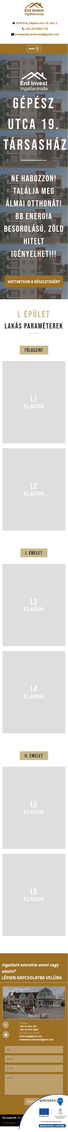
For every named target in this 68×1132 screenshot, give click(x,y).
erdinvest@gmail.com (30, 1036)
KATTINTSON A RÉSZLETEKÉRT (34, 282)
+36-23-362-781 (28, 1026)
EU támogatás (9, 1122)
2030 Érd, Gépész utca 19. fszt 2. (37, 23)
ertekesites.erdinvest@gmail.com (37, 34)
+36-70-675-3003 (28, 1029)
